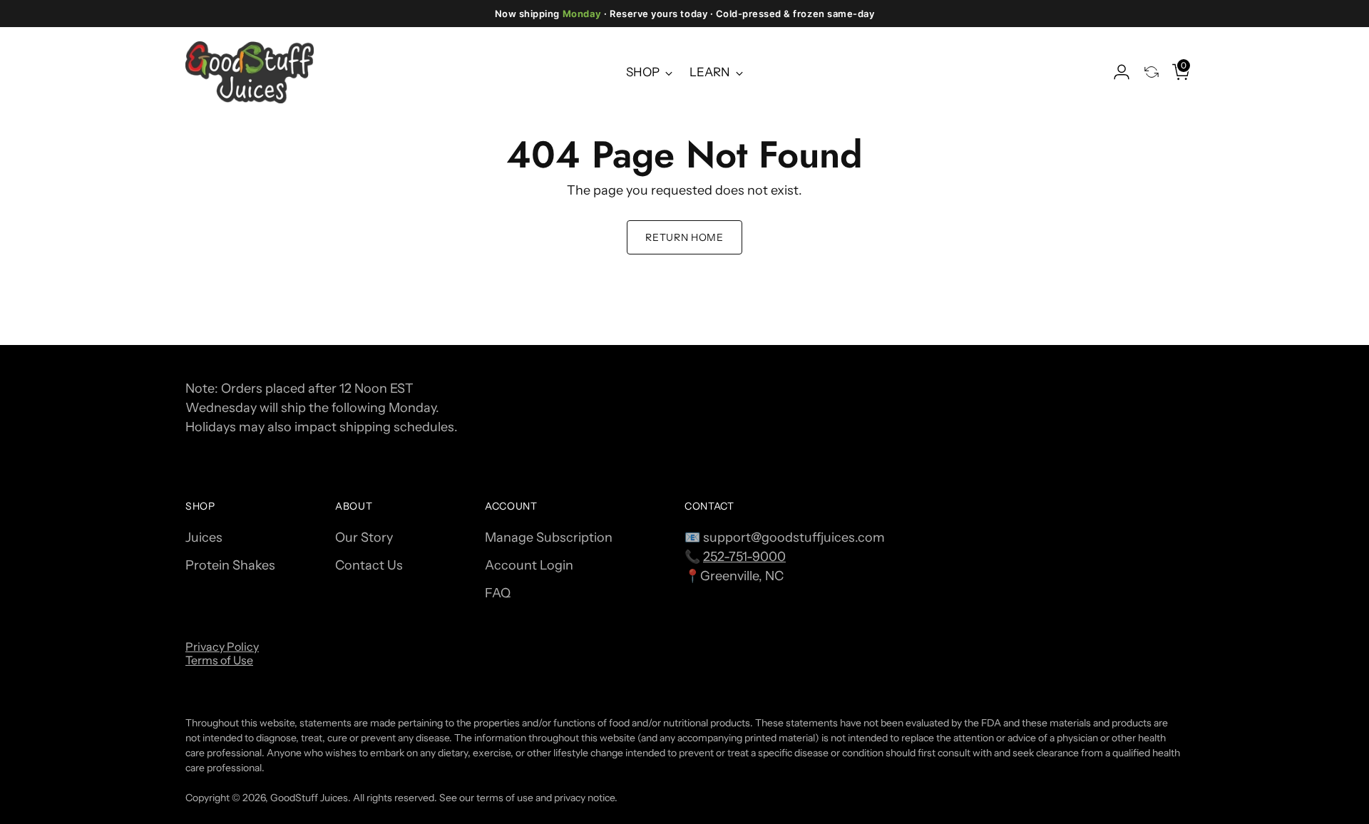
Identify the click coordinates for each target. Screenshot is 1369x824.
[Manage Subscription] (1146, 72)
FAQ (498, 593)
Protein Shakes (230, 565)
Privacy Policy (222, 646)
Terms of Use (219, 660)
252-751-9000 (744, 557)
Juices (203, 537)
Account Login (529, 565)
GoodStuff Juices (309, 797)
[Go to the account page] (1116, 72)
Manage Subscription (548, 537)
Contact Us (369, 565)
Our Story (364, 537)
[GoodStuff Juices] (249, 72)
